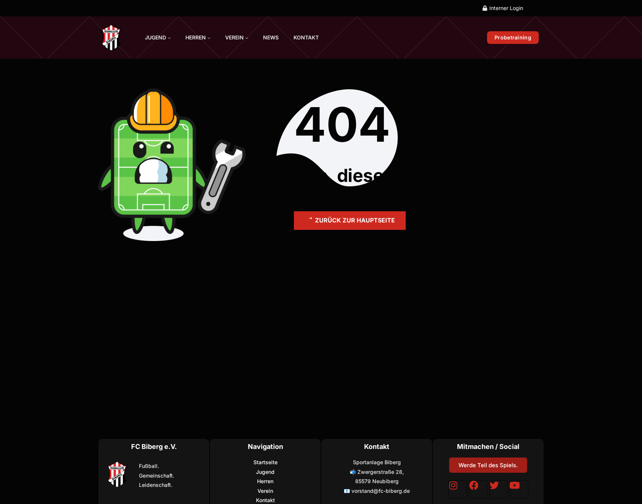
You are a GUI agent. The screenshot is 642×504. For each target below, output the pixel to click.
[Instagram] (457, 489)
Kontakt (306, 37)
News (271, 37)
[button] (350, 220)
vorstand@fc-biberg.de (380, 491)
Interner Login (506, 8)
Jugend (155, 37)
